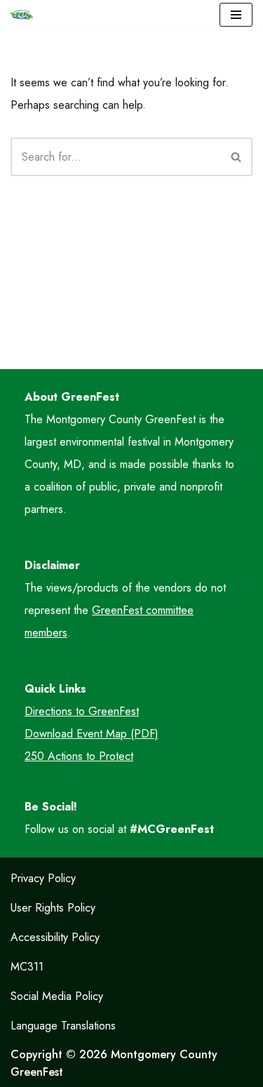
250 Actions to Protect (79, 756)
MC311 (27, 967)
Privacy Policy (43, 878)
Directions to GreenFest (82, 711)
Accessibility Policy (55, 937)
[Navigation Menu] (236, 15)
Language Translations (63, 1026)
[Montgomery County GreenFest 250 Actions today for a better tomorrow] (22, 15)
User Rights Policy (53, 908)
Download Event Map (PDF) (92, 734)
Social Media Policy (57, 996)
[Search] (236, 157)
